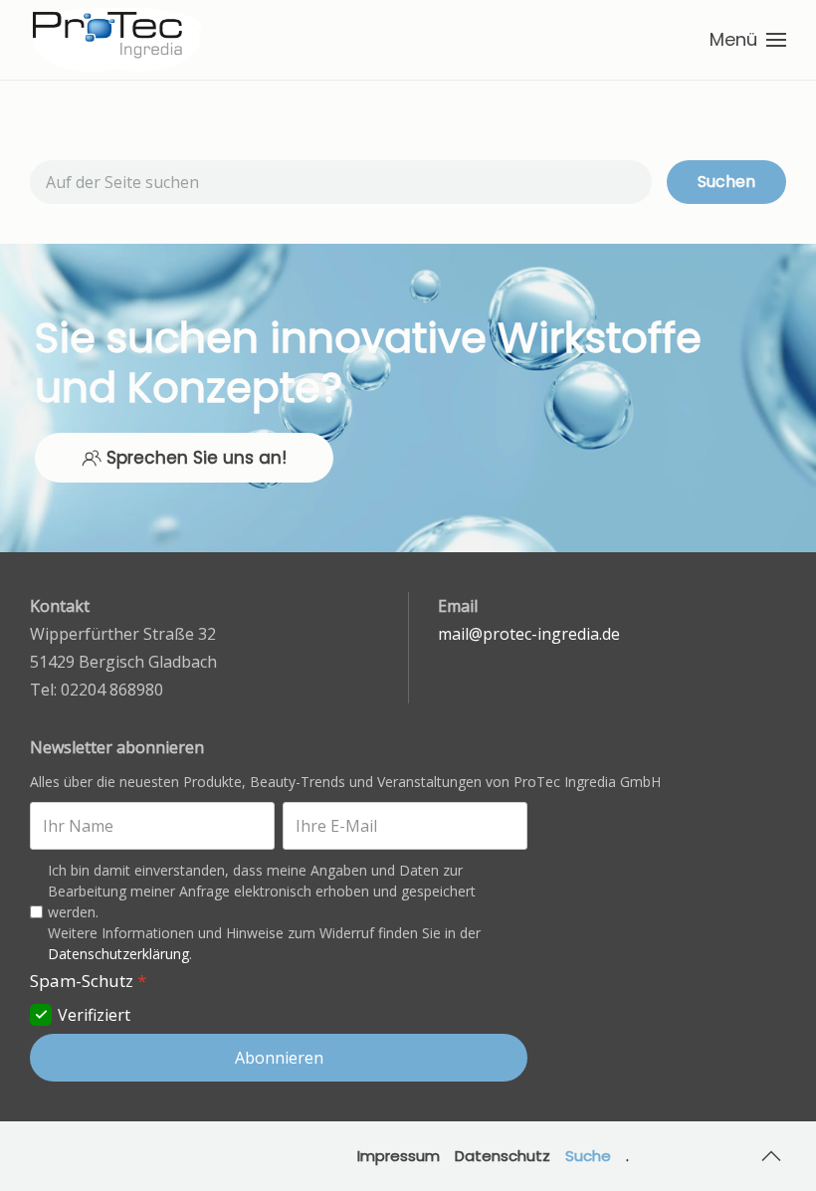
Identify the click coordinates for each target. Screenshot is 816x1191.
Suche (588, 1155)
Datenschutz (502, 1155)
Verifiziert (94, 1015)
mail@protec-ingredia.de (529, 634)
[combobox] (341, 182)
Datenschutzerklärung (118, 953)
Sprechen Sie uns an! (196, 458)
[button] (748, 40)
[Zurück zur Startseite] (117, 40)
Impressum (398, 1155)
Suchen (726, 181)
